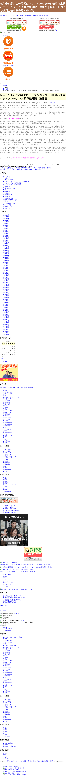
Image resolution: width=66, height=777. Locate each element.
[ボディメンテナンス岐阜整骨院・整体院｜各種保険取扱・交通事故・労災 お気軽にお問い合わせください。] (16, 22)
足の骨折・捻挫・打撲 (9, 508)
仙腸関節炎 (6, 415)
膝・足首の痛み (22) (9, 203)
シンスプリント (7, 457)
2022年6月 (6, 232)
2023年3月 (6, 218)
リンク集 (5, 586)
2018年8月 (6, 295)
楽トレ (5, 733)
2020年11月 (6, 263)
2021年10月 (6, 245)
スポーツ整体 (7, 449)
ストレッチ (6, 488)
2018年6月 (6, 299)
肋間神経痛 (6, 404)
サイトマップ (7, 584)
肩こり (5, 437)
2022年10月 (6, 227)
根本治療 (52, 103)
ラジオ (5, 486)
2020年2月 (6, 279)
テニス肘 (5, 459)
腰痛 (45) (5, 201)
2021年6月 (6, 252)
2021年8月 (6, 248)
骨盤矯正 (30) (7, 208)
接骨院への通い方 (8, 743)
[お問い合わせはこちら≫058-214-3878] (4, 617)
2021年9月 (6, 247)
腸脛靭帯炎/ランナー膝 (9, 456)
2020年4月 (6, 275)
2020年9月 (6, 267)
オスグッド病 (7, 452)
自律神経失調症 (7, 432)
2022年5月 (6, 233)
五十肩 (5, 434)
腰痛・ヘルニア (7, 394)
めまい (5, 427)
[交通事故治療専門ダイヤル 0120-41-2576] (33, 554)
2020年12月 (6, 262)
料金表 (5, 576)
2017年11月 (6, 311)
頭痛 (4, 395)
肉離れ (5, 466)
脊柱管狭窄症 (7, 425)
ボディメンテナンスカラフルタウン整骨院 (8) (16, 181)
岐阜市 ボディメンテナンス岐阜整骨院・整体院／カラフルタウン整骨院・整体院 (30, 761)
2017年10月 (6, 312)
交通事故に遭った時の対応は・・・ (13, 599)
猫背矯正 (5, 489)
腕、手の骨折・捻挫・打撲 (11, 510)
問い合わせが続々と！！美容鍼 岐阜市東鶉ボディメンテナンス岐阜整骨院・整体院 (25, 168)
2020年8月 (6, 269)
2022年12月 (6, 223)
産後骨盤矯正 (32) (8, 198)
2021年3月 (6, 257)
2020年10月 (6, 265)
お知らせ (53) (7, 176)
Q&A (4, 578)
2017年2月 (6, 326)
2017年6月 (6, 319)
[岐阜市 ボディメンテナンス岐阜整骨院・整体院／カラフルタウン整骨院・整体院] (24, 15)
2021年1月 (6, 260)
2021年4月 (6, 255)
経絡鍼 (5, 479)
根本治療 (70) (7, 196)
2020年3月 (6, 277)
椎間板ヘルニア (7, 436)
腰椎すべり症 (7, 412)
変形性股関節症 (7, 422)
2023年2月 (6, 220)
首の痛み (5, 442)
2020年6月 (6, 272)
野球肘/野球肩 (7, 469)
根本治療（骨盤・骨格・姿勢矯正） (13, 637)
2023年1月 (6, 221)
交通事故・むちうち (9, 505)
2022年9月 (6, 228)
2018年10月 (6, 292)
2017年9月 (6, 314)
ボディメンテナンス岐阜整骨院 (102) (13, 184)
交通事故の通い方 (8, 630)
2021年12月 (6, 242)
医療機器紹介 (7, 491)
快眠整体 (5, 483)
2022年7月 (6, 230)
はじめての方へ (7, 628)
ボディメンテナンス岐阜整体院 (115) (13, 183)
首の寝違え (6, 441)
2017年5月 (6, 321)
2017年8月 (6, 316)
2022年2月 (6, 238)
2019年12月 (6, 280)
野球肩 (5, 468)
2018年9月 (6, 294)
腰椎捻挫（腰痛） (8, 507)
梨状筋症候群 (7, 417)
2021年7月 (6, 250)
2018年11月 (6, 290)
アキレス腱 (6, 451)
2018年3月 (6, 304)
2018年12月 (6, 289)
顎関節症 (5, 405)
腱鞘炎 (5, 431)
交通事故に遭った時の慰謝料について (14, 597)
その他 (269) (6, 178)
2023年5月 (6, 215)
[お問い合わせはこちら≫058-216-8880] (4, 624)
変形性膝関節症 (7, 424)
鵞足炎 (5, 471)
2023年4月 (6, 216)
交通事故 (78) (7, 186)
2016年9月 (6, 334)
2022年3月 (6, 237)
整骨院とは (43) (7, 194)
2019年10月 (6, 284)
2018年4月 (6, 302)
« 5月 (1, 358)
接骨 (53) (5, 189)
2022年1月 (6, 240)
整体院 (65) (6, 193)
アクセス (5, 579)
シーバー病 (6, 419)
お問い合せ (6, 581)
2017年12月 (6, 309)
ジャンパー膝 (7, 454)
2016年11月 (6, 331)
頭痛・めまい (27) (8, 206)
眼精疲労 (5, 407)
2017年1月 (6, 327)
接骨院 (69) (6, 191)
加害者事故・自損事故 (9, 512)
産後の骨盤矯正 (7, 392)
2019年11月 (6, 282)
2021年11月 (6, 243)
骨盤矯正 (5, 390)
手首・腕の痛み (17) (9, 188)
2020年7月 (6, 270)
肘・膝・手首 (7, 399)
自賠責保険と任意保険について (12, 601)
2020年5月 (6, 274)
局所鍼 (5, 478)
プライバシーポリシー (9, 583)
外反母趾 (5, 420)
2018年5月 (6, 300)
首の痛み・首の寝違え (9, 645)
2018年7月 (6, 297)
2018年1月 (6, 307)
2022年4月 (6, 235)
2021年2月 (6, 258)
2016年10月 (6, 332)
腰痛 (4, 439)
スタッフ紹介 (7, 574)
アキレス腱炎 (7, 701)
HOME (5, 361)
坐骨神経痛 (6, 402)
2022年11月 (6, 225)
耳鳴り (5, 409)
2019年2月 (6, 285)
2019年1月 (6, 287)
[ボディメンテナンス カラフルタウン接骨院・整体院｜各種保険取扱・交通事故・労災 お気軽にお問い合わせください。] (49, 22)
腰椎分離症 (6, 414)
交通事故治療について (9, 602)
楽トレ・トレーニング (9, 484)
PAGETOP (3, 611)
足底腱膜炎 (6, 464)
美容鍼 (5, 481)
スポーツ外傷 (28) (8, 179)
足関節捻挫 (6, 462)
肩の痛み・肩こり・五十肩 (11, 397)
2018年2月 (6, 306)
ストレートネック (8, 410)
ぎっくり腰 (6, 400)
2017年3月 (6, 324)
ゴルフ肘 (5, 461)
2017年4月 (6, 322)
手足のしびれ (7, 429)
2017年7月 (6, 317)
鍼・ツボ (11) (7, 205)
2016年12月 (6, 329)
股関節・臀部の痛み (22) (10, 200)
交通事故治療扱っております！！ (13, 596)
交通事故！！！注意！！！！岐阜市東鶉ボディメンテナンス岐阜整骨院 (21, 169)
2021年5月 (6, 253)
